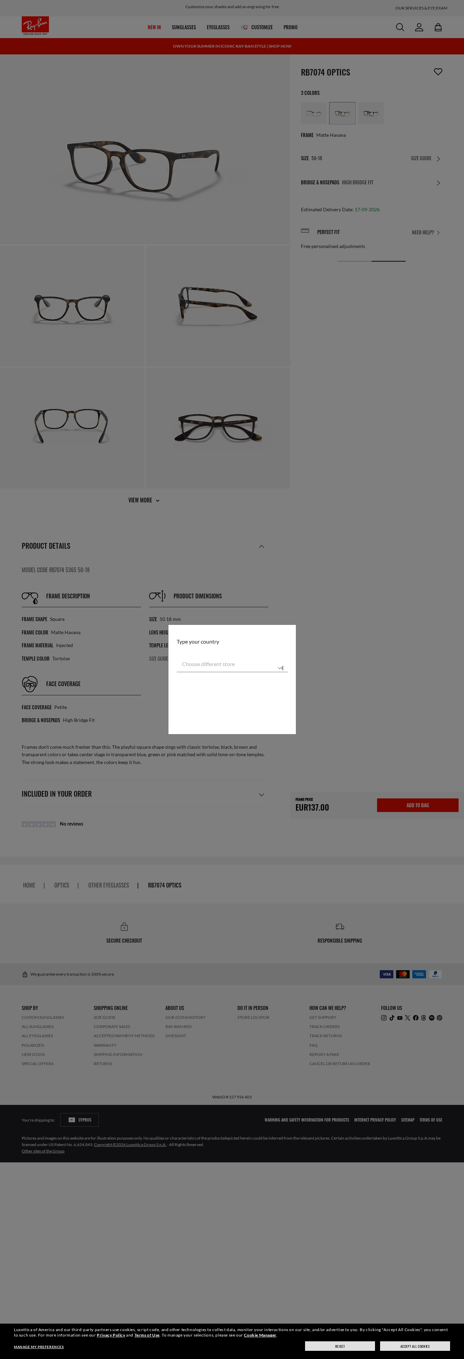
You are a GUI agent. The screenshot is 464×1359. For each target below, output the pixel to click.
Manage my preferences (39, 1347)
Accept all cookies (415, 1346)
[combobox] (232, 664)
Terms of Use (147, 1335)
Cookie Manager (260, 1335)
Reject (340, 1346)
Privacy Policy (111, 1335)
